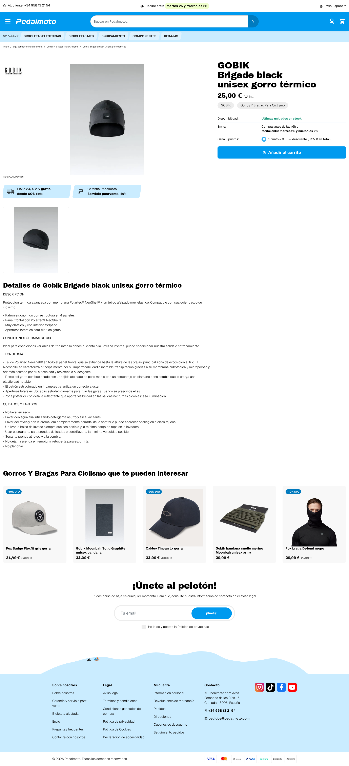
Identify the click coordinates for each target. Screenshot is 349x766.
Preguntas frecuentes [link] (68, 729)
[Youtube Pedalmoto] (292, 687)
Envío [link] (56, 721)
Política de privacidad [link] (119, 721)
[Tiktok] (270, 687)
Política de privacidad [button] (193, 627)
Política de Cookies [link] (117, 729)
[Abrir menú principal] (8, 21)
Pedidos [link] (159, 709)
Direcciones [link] (162, 717)
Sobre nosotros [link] (63, 693)
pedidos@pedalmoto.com (228, 718)
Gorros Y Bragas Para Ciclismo (263, 105)
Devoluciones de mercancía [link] (174, 701)
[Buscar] (253, 21)
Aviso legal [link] (111, 693)
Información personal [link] (169, 693)
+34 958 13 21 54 (222, 710)
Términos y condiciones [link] (120, 701)
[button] (333, 6)
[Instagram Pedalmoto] (259, 687)
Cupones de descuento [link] (170, 724)
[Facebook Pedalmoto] (281, 687)
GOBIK (226, 105)
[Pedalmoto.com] (36, 21)
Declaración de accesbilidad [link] (123, 737)
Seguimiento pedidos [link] (169, 732)
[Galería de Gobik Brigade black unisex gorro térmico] (107, 119)
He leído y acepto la (178, 627)
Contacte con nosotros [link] (68, 737)
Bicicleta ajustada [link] (65, 713)
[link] (331, 21)
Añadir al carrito (284, 152)
